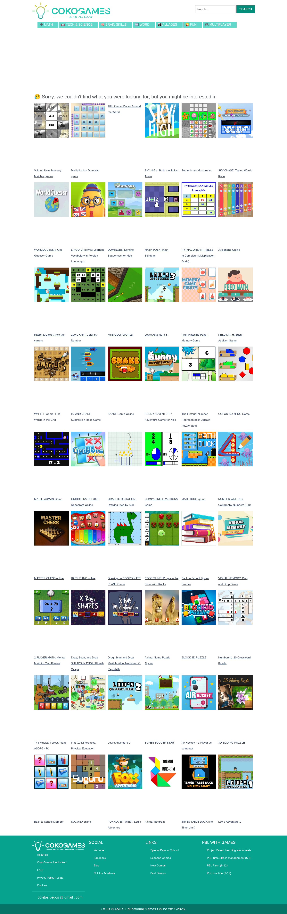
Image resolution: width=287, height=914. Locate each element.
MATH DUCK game (193, 499)
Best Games (158, 873)
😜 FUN (191, 24)
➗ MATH (46, 24)
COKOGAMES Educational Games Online (134, 909)
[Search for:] (215, 9)
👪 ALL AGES (167, 24)
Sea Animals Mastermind (197, 170)
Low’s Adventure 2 (119, 742)
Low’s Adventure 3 (156, 334)
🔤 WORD (142, 24)
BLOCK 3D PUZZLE (194, 657)
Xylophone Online (229, 249)
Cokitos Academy (104, 873)
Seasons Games (160, 857)
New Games (158, 865)
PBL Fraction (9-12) (219, 873)
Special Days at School (164, 850)
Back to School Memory (48, 821)
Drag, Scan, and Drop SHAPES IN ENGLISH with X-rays (87, 663)
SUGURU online (81, 821)
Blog (96, 865)
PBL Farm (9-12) (217, 865)
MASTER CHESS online (49, 578)
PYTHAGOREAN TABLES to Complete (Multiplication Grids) (198, 255)
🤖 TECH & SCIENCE (77, 24)
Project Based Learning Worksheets (229, 850)
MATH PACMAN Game (48, 499)
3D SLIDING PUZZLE (231, 742)
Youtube (99, 850)
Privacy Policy (45, 877)
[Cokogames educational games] (71, 11)
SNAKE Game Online (121, 413)
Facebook (100, 857)
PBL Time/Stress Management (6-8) (229, 857)
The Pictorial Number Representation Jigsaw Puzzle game (196, 419)
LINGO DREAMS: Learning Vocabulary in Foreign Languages (87, 255)
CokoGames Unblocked (51, 862)
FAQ (40, 870)
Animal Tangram (155, 821)
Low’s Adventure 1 (229, 821)
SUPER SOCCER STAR (159, 742)
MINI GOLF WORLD (120, 334)
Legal (59, 877)
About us (42, 854)
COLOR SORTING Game (234, 413)
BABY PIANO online (83, 578)
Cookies (42, 885)
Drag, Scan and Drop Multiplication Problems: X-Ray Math (124, 663)
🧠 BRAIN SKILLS (114, 24)
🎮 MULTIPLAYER (218, 24)
